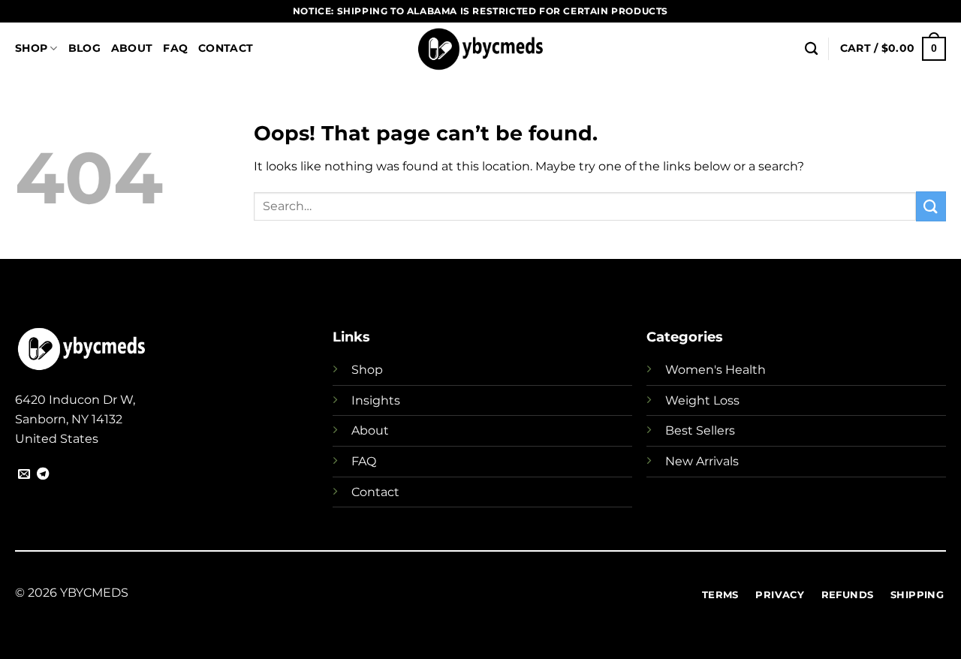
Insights (375, 400)
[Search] (811, 49)
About (131, 48)
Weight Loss (702, 400)
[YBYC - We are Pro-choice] (481, 49)
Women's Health (715, 370)
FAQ (175, 48)
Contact (225, 48)
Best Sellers (700, 430)
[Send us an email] (24, 474)
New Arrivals (702, 461)
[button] (893, 48)
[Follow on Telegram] (43, 474)
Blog (84, 48)
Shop (31, 48)
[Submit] (931, 206)
